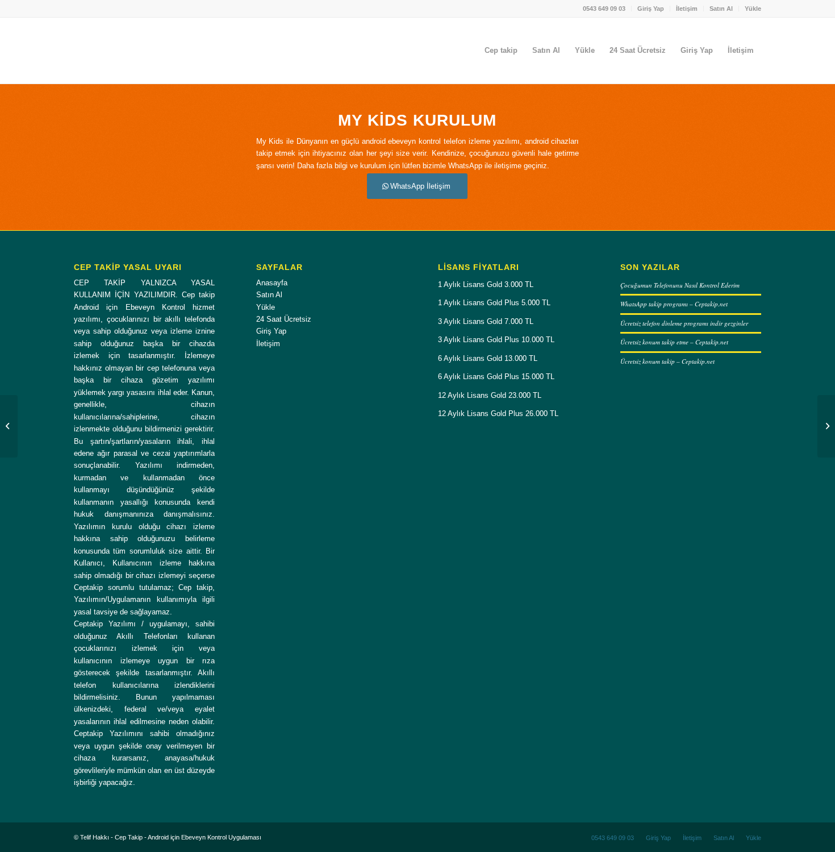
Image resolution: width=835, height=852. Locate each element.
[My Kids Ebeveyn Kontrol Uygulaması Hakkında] (9, 426)
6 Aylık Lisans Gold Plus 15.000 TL (496, 376)
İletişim (687, 8)
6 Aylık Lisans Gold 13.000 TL (487, 358)
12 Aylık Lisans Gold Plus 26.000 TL (498, 413)
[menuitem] (604, 8)
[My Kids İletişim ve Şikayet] (826, 426)
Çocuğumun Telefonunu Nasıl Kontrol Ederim (680, 285)
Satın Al (721, 8)
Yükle (753, 8)
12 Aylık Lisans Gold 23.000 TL (489, 395)
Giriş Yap (650, 8)
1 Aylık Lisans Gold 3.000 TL (485, 284)
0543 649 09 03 (604, 8)
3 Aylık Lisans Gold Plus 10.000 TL (496, 339)
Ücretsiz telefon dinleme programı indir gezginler (684, 323)
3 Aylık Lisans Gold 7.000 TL (485, 321)
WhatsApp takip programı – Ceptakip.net (674, 304)
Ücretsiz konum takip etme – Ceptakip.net (674, 342)
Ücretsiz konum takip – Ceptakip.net (667, 361)
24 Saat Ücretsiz (283, 319)
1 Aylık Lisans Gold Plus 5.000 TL (494, 302)
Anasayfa (271, 283)
